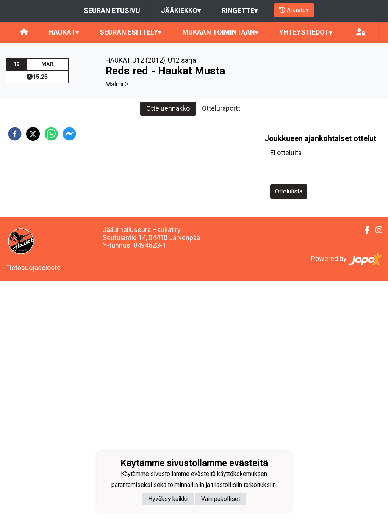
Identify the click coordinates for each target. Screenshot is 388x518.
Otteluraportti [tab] (222, 108)
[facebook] (15, 134)
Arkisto (298, 10)
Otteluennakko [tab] (168, 108)
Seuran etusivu (112, 10)
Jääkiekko (181, 10)
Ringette (240, 10)
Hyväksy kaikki (168, 498)
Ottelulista (288, 191)
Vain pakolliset (220, 498)
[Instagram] (375, 230)
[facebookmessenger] (69, 134)
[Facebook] (363, 230)
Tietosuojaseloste (33, 268)
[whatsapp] (51, 134)
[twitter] (33, 134)
